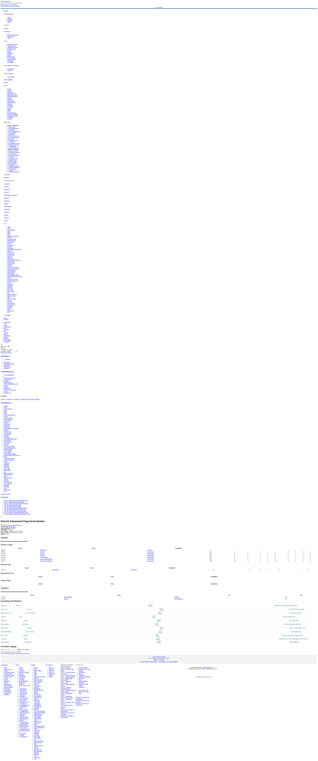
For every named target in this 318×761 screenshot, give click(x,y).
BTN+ (9, 278)
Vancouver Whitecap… (14, 152)
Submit (19, 649)
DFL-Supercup (11, 57)
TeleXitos (9, 307)
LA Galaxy (12, 164)
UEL (5, 323)
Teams (5, 82)
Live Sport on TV (83, 690)
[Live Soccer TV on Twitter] (68, 714)
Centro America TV (12, 281)
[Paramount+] (25, 399)
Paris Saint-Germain (12, 116)
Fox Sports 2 (10, 245)
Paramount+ (10, 248)
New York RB (24, 699)
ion (8, 293)
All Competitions (8, 79)
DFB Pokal (10, 60)
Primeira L (7, 338)
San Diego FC (13, 168)
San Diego (23, 733)
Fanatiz (9, 227)
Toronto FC (12, 142)
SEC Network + (11, 304)
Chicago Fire (11, 130)
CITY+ (9, 282)
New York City (24, 697)
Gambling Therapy (207, 667)
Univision (9, 264)
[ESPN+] (37, 399)
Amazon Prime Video (13, 269)
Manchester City (11, 93)
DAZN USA (10, 255)
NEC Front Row (11, 299)
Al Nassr (9, 119)
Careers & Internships (84, 676)
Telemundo (10, 258)
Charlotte (22, 696)
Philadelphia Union (14, 145)
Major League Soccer (13, 35)
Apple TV (10, 246)
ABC (8, 228)
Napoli (9, 108)
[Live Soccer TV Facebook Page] (68, 711)
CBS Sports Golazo (12, 279)
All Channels (7, 315)
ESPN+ (9, 243)
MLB (80, 693)
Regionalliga (150, 552)
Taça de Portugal (11, 59)
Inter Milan (10, 105)
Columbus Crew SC (14, 143)
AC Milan (10, 107)
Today (9, 17)
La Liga (9, 50)
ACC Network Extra (12, 267)
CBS (8, 231)
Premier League (11, 49)
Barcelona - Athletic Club (66, 682)
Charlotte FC (11, 134)
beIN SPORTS (11, 230)
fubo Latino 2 (10, 291)
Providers (81, 678)
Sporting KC (24, 736)
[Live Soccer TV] (5, 1)
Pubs (80, 679)
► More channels (5, 494)
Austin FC (12, 170)
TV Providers (49, 665)
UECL (6, 325)
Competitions (4, 371)
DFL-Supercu (7, 340)
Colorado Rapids (12, 159)
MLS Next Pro (11, 296)
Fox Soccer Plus (11, 239)
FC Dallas (11, 156)
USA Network (11, 254)
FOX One (10, 288)
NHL (87, 691)
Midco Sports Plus (12, 294)
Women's (6, 319)
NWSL (9, 38)
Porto (8, 111)
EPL (5, 331)
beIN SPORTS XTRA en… (38, 722)
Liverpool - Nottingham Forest (66, 688)
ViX (8, 312)
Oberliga (149, 550)
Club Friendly (11, 76)
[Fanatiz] (31, 399)
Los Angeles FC (12, 153)
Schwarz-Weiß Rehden (46, 559)
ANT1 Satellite (11, 272)
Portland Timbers (12, 162)
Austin (22, 735)
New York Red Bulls (13, 137)
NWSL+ (9, 300)
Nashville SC (11, 127)
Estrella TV (10, 284)
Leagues (6, 28)
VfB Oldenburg (44, 557)
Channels (6, 177)
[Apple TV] (17, 399)
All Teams (6, 174)
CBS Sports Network (13, 236)
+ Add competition (9, 375)
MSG (8, 297)
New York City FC (13, 136)
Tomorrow (10, 19)
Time (10, 349)
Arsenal (9, 89)
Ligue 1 (9, 54)
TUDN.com (10, 310)
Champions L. (7, 322)
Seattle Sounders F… (14, 167)
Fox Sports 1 (10, 242)
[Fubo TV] (4, 399)
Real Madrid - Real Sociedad (67, 679)
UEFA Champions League (11, 384)
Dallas (21, 720)
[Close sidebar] (1, 517)
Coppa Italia (10, 62)
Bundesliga (10, 53)
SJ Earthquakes (24, 718)
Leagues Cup (10, 69)
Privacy (81, 673)
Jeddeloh (42, 552)
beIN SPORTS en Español (11, 428)
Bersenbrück (12, 526)
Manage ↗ (7, 356)
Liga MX (9, 70)
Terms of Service (22, 653)
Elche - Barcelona (70, 675)
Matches (6, 11)
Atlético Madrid (11, 102)
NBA (80, 691)
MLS (5, 328)
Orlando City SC (13, 140)
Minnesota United (25, 729)
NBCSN (9, 257)
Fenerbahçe (10, 117)
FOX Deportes (11, 263)
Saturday (9, 20)
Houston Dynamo (13, 151)
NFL (84, 691)
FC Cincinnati (12, 133)
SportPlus (9, 306)
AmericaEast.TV (11, 270)
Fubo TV (51, 669)
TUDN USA (10, 252)
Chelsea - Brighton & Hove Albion (68, 691)
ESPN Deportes (11, 240)
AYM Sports (10, 273)
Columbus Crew (25, 705)
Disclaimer (81, 675)
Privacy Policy (11, 653)
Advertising (82, 672)
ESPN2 (9, 237)
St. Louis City (23, 721)
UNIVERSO (10, 261)
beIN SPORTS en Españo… (14, 249)
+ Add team (7, 359)
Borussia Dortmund (12, 114)
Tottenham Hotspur (12, 96)
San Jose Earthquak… (14, 155)
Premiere (9, 302)
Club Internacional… (13, 128)
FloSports (9, 287)
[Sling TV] (10, 399)
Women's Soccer (83, 667)
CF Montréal (12, 146)
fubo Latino (10, 290)
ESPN (9, 233)
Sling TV (51, 667)
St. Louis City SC (13, 158)
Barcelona (10, 99)
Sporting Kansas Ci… (15, 171)
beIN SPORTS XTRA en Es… (12, 455)
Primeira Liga (10, 56)
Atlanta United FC (14, 148)
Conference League (12, 47)
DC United (11, 139)
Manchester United (12, 95)
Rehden (66, 599)
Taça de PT (7, 341)
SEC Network (11, 303)
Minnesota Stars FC (14, 165)
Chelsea (9, 90)
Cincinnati (22, 694)
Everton (9, 98)
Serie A (9, 51)
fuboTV (9, 251)
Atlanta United (24, 711)
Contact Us (82, 687)
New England (23, 693)
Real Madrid (10, 101)
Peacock (9, 266)
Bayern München (11, 113)
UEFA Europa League (10, 390)
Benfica (9, 110)
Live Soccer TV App (84, 669)
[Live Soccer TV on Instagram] (68, 717)
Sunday (9, 22)
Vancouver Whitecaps (22, 714)
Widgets (81, 670)
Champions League (12, 44)
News (5, 318)
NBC (8, 234)
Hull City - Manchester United (66, 667)
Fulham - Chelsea (70, 677)
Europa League (11, 46)
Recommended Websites (83, 681)
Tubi (8, 309)
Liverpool (9, 92)
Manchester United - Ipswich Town (67, 697)
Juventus (9, 104)
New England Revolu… (14, 131)
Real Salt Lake (12, 161)
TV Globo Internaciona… (14, 260)
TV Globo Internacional (10, 439)
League (4, 349)
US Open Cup (11, 36)
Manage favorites (6, 352)
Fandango (10, 285)
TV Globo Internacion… (37, 702)
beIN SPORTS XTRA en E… (15, 276)
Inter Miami (23, 690)
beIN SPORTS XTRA (13, 275)
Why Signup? (25, 649)
